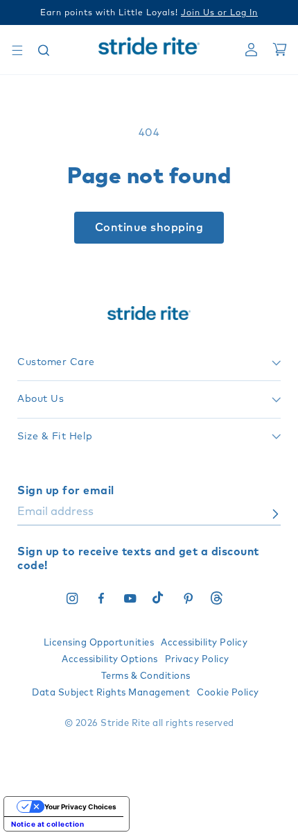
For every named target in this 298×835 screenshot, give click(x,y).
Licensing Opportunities (99, 643)
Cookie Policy (228, 693)
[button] (17, 50)
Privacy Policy (197, 659)
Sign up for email (65, 490)
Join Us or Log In (219, 13)
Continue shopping (149, 227)
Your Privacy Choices (80, 806)
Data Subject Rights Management (111, 693)
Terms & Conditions (146, 676)
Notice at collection (47, 824)
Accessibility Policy (204, 643)
